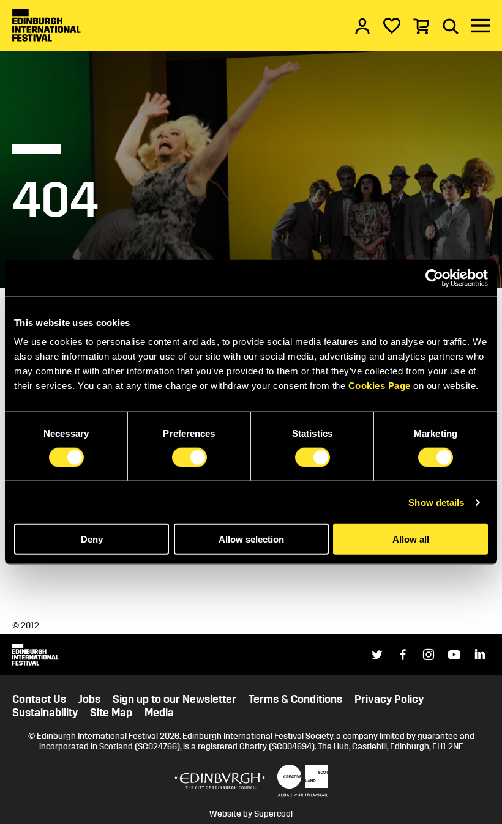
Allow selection (251, 539)
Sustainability (45, 713)
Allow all (410, 539)
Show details (436, 502)
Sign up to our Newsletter (174, 699)
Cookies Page (379, 385)
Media (159, 713)
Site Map (111, 713)
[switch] (189, 457)
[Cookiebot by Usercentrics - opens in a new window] (434, 278)
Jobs (89, 699)
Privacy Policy (389, 699)
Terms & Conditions (295, 699)
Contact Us (39, 699)
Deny (92, 539)
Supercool (273, 814)
